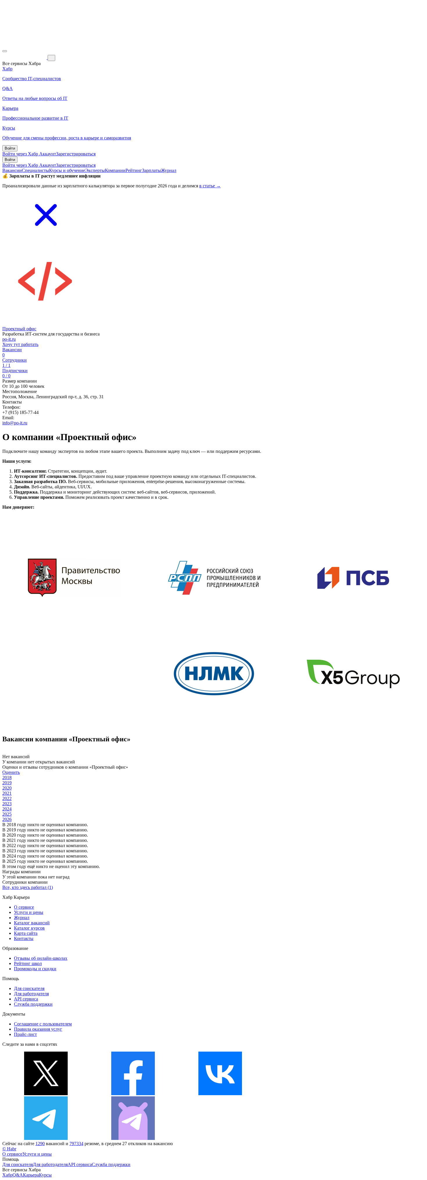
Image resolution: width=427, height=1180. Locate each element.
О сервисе (24, 907)
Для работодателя (31, 993)
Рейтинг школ (28, 963)
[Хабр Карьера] (25, 57)
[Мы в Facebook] (133, 1093)
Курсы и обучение (67, 170)
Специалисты (35, 170)
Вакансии (12, 170)
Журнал (168, 170)
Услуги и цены (28, 912)
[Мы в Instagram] (307, 1093)
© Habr (9, 1148)
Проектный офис (19, 328)
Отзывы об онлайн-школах (40, 958)
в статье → (210, 185)
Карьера (31, 1174)
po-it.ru (9, 339)
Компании (115, 170)
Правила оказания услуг (38, 1029)
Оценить (11, 772)
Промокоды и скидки (35, 968)
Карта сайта (25, 933)
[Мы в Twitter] (45, 1093)
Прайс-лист (25, 1034)
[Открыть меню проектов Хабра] (4, 51)
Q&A (17, 1174)
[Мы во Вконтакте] (220, 1093)
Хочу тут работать (20, 344)
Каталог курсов (29, 928)
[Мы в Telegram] (45, 1138)
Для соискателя (29, 988)
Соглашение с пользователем (43, 1023)
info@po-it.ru (14, 422)
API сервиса (26, 998)
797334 (76, 1143)
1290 (40, 1143)
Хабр (7, 1174)
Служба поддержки (33, 1004)
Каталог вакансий (32, 922)
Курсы (45, 1174)
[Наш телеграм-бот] (133, 1138)
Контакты (23, 938)
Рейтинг (133, 170)
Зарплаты (151, 170)
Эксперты (95, 170)
